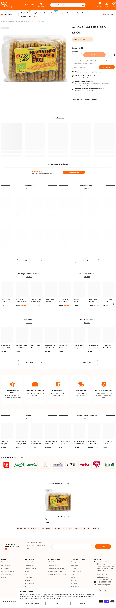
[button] (93, 90)
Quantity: (75, 51)
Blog (76, 528)
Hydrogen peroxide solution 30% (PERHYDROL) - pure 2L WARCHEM (78, 247)
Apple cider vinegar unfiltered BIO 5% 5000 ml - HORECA (6, 443)
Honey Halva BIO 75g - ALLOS (7, 347)
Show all (29, 276)
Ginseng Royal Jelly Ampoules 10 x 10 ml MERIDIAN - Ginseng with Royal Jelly (93, 347)
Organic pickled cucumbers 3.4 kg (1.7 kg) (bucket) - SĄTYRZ (78, 443)
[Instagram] (100, 590)
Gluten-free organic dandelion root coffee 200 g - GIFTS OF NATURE (93, 214)
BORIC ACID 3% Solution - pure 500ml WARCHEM (108, 247)
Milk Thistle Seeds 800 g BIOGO (49, 247)
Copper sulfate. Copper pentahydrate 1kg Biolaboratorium (108, 300)
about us (58, 528)
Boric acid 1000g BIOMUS (21, 300)
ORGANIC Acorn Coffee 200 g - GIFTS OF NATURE (64, 247)
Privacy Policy (55, 598)
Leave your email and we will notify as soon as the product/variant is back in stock (90, 62)
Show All (29, 188)
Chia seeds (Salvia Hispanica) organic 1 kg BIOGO (20, 247)
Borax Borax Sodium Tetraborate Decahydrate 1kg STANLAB (6, 300)
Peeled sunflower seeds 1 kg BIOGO (51, 214)
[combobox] (65, 5)
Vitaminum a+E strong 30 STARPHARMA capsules (78, 347)
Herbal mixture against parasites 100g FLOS (109, 214)
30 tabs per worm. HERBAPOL (92, 247)
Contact (96, 528)
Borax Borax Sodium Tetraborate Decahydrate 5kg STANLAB (50, 300)
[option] (34, 59)
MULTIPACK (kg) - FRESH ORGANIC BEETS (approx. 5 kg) (65, 443)
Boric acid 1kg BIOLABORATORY (36, 300)
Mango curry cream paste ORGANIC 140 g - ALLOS (36, 347)
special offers (68, 528)
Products (11, 22)
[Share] (113, 55)
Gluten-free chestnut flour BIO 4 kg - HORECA (36, 443)
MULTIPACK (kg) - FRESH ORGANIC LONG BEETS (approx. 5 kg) (108, 443)
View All (87, 188)
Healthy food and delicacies (26, 528)
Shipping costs (91, 100)
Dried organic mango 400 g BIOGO (35, 247)
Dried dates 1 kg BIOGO (7, 214)
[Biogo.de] (6, 464)
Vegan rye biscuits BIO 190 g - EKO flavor (57, 518)
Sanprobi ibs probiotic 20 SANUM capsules (107, 347)
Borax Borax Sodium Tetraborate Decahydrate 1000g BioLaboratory (79, 300)
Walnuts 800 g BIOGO (6, 247)
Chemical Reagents (45, 528)
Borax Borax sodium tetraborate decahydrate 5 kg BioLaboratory (93, 300)
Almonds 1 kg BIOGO (20, 214)
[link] (109, 55)
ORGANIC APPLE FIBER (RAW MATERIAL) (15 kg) (51, 443)
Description (77, 100)
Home (3, 22)
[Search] (68, 5)
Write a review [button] (74, 172)
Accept (57, 603)
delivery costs (86, 528)
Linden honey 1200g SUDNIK (78, 214)
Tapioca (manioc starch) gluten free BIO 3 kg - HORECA (21, 443)
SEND (103, 547)
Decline (82, 603)
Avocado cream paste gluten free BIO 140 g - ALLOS (21, 347)
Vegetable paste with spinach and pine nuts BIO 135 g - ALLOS (50, 347)
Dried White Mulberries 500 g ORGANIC (37, 214)
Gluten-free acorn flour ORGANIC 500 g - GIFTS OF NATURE (64, 214)
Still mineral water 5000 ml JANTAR (93, 443)
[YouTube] (105, 590)
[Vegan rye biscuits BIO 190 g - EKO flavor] (58, 501)
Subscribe (106, 67)
